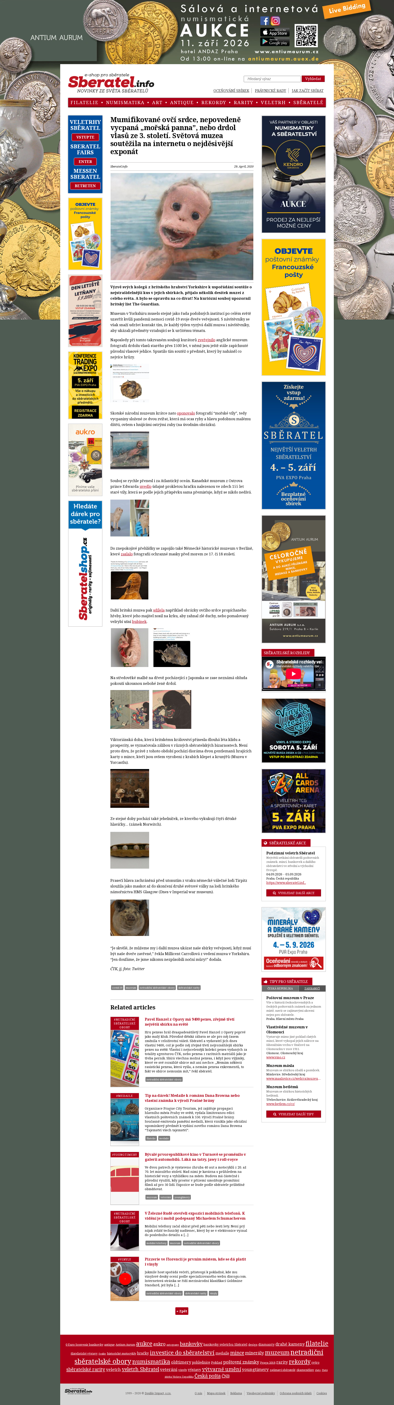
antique (182, 102)
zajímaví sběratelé (283, 1370)
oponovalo (186, 413)
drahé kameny (290, 1344)
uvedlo (145, 486)
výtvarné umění (221, 1369)
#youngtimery (124, 1155)
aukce (144, 1343)
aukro (159, 1344)
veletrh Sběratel (140, 1369)
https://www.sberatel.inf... (286, 882)
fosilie (102, 1353)
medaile (164, 1138)
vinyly (213, 1293)
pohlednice (201, 1362)
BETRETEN (85, 185)
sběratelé (308, 102)
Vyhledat (313, 78)
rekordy (213, 102)
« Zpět (181, 1311)
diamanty (266, 1344)
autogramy (172, 1344)
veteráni (166, 1197)
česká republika (280, 988)
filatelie (84, 102)
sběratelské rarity (189, 987)
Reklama (236, 1393)
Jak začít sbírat (308, 90)
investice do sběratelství (182, 1352)
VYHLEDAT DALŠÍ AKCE (296, 893)
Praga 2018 (267, 1362)
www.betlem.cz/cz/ (280, 1104)
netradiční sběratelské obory (157, 987)
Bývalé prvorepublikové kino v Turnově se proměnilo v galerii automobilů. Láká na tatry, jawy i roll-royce (195, 1157)
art (157, 102)
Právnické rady (270, 90)
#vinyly (124, 1259)
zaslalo (127, 554)
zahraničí (312, 988)
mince (237, 1352)
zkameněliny (305, 1370)
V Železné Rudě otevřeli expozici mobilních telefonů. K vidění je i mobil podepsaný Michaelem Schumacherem (195, 1216)
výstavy (194, 1369)
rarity (243, 102)
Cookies (321, 1393)
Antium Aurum (125, 1344)
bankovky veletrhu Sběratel (225, 1344)
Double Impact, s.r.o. (158, 1393)
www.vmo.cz (275, 1057)
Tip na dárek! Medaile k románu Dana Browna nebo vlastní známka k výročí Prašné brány (192, 1098)
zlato (318, 1370)
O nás (198, 1393)
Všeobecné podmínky (261, 1393)
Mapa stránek (216, 1393)
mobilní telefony (156, 1243)
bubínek (139, 621)
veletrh (273, 102)
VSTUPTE (85, 137)
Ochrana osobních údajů (296, 1393)
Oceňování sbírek (231, 90)
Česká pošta (207, 1375)
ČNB (226, 1376)
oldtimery (181, 1362)
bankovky (191, 1343)
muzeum (131, 987)
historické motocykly (121, 1353)
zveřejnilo (206, 339)
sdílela (159, 610)
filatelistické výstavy (84, 1353)
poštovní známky (241, 1362)
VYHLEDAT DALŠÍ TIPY (296, 1114)
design (252, 1345)
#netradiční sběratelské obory (125, 1023)
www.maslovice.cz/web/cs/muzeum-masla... (293, 1078)
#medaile (124, 1096)
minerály (254, 1353)
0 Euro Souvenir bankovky (84, 1344)
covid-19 (117, 987)
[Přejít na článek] (125, 1052)
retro (315, 1362)
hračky (143, 1353)
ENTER (85, 161)
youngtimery (182, 1197)
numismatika (125, 102)
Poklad (216, 1362)
